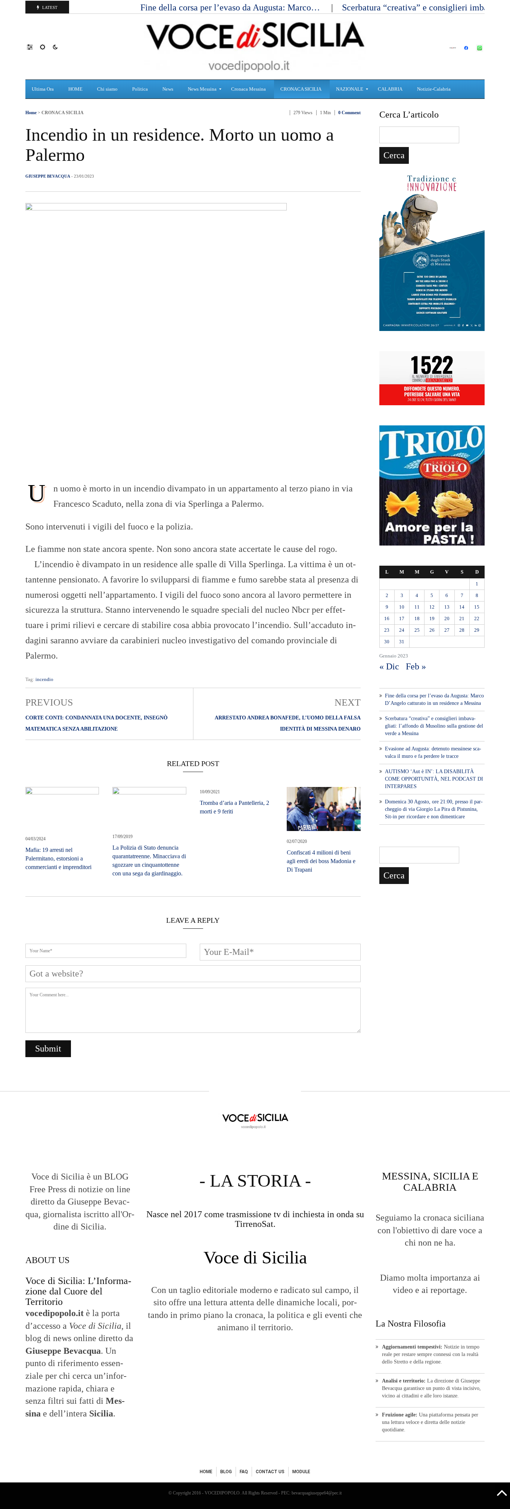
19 (432, 618)
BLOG (226, 1471)
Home (31, 112)
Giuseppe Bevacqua (47, 176)
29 (476, 630)
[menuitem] (43, 89)
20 (447, 618)
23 (386, 630)
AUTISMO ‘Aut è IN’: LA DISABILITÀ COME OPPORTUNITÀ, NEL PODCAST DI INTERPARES (434, 779)
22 (476, 618)
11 (417, 607)
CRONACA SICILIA (62, 112)
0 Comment (349, 112)
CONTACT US (270, 1471)
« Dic (389, 666)
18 (417, 618)
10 (401, 607)
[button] (33, 46)
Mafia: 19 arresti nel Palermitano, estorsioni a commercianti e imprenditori (58, 858)
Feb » (416, 666)
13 (447, 607)
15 (476, 607)
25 (417, 630)
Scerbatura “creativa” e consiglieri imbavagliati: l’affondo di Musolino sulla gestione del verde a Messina (434, 726)
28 (461, 630)
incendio (44, 679)
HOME (206, 1471)
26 (432, 630)
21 (461, 618)
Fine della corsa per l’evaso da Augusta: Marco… (231, 7)
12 (432, 607)
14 (461, 607)
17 (401, 618)
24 (401, 630)
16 (386, 618)
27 (447, 630)
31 (401, 641)
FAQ (244, 1471)
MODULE (301, 1471)
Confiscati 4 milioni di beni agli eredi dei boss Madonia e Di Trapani (321, 861)
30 (386, 641)
